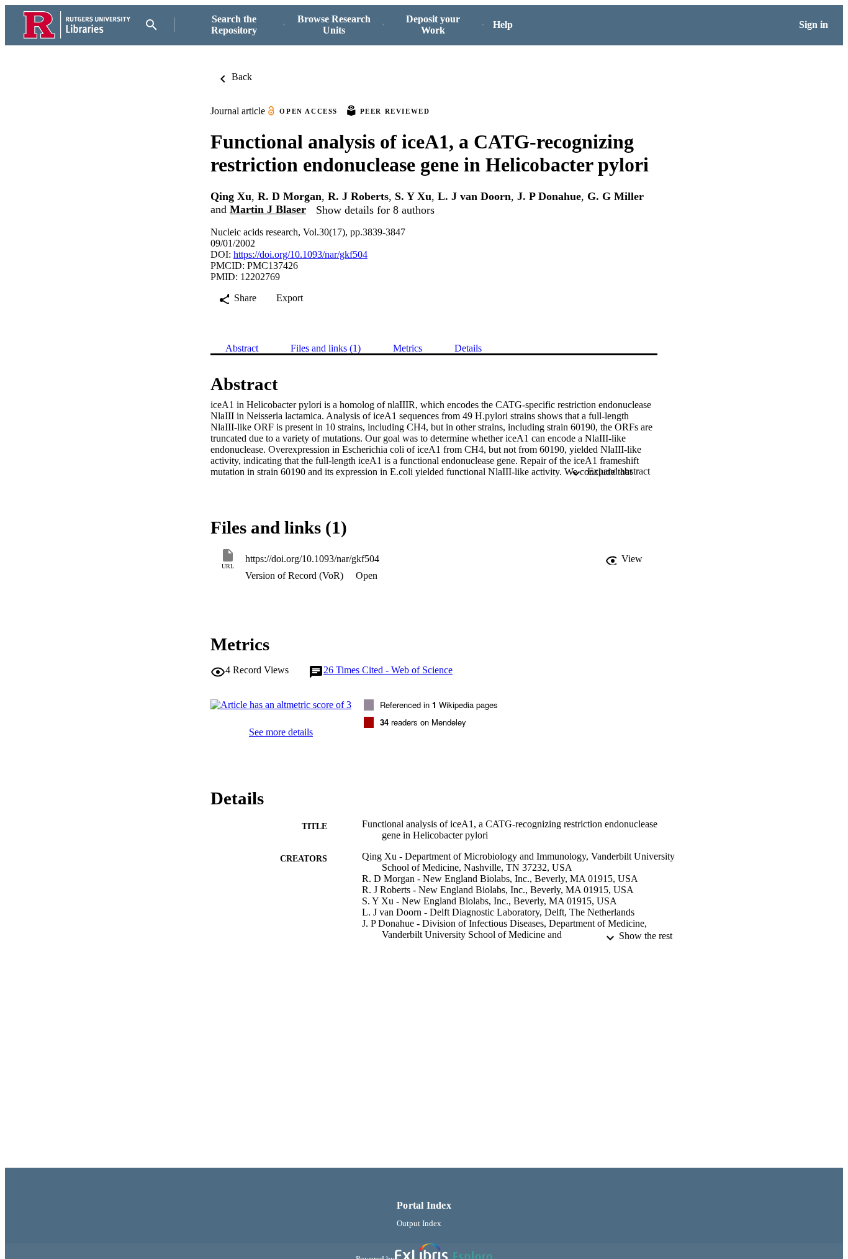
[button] (623, 559)
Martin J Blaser (268, 209)
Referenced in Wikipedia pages (439, 705)
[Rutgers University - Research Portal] (77, 25)
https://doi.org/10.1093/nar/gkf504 (300, 254)
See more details (281, 732)
